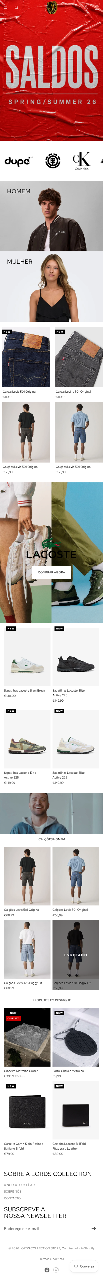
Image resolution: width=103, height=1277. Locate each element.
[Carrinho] (97, 7)
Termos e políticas (52, 1259)
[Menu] (6, 7)
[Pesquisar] (16, 7)
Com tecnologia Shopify (78, 1248)
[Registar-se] (93, 1228)
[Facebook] (47, 1270)
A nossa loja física (20, 1185)
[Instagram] (56, 1270)
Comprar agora (51, 572)
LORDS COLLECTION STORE (40, 1248)
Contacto (12, 1198)
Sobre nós (12, 1192)
